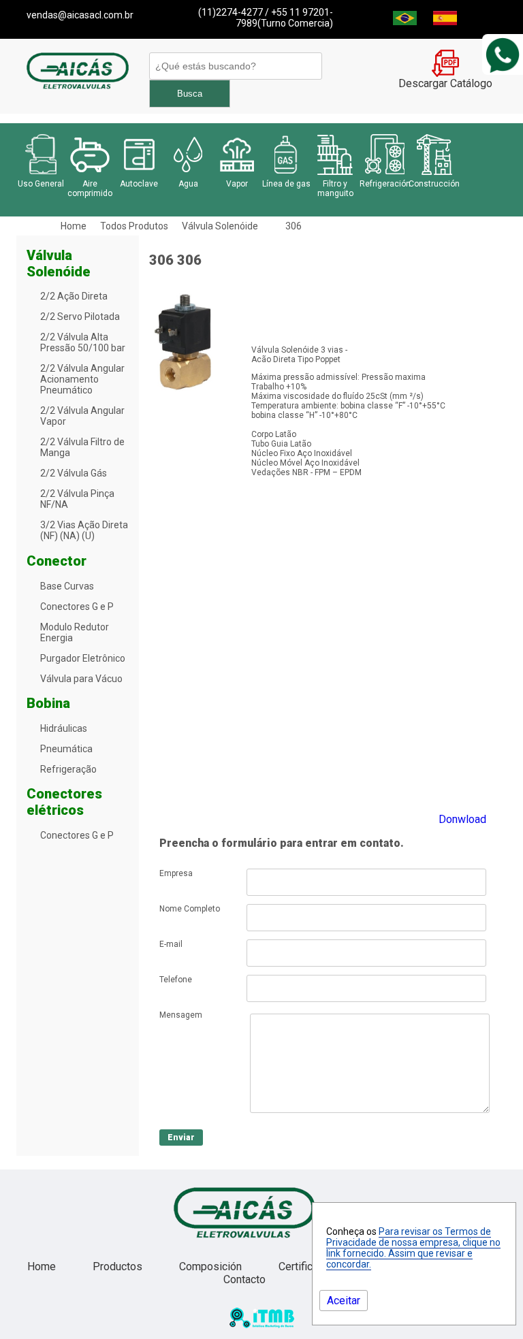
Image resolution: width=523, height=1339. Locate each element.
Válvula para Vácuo (81, 678)
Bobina (48, 703)
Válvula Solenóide (220, 226)
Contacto (244, 1279)
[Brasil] (405, 21)
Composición (211, 1266)
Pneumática (66, 748)
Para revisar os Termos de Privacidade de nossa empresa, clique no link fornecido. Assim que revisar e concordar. (413, 1248)
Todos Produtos (134, 226)
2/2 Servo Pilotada (80, 316)
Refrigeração (68, 769)
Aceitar (343, 1300)
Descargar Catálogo (445, 83)
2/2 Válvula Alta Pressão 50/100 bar (82, 342)
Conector (56, 561)
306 (293, 226)
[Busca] (233, 65)
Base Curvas (67, 586)
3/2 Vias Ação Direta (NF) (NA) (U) (84, 530)
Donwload (462, 819)
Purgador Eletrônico (82, 658)
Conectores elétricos (64, 802)
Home (73, 226)
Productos (119, 1266)
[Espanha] (445, 21)
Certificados (309, 1266)
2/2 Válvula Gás (73, 473)
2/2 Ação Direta (74, 296)
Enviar (181, 1137)
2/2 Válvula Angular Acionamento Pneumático (82, 379)
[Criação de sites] (261, 1324)
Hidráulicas (63, 728)
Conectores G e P (77, 606)
